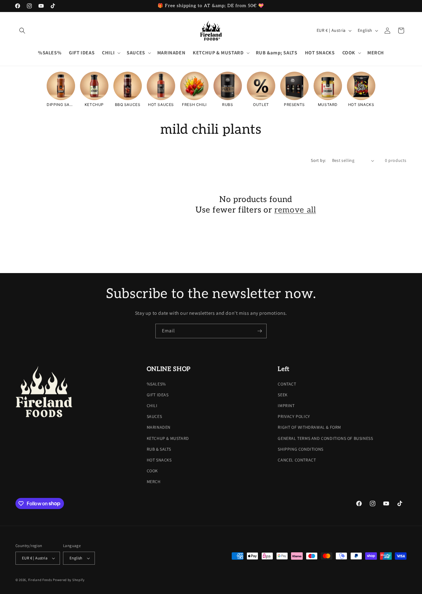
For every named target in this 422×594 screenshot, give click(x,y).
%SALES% (156, 384)
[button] (22, 30)
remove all (295, 210)
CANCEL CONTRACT (297, 460)
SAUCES (154, 416)
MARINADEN (159, 427)
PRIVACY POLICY (294, 416)
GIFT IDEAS (158, 395)
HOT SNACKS (159, 460)
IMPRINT (286, 405)
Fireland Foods (40, 580)
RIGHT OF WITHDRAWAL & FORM (309, 427)
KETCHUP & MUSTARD (168, 438)
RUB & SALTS (159, 449)
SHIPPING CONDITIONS (300, 449)
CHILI (152, 405)
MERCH (154, 481)
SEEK (282, 395)
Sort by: (318, 160)
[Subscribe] (259, 331)
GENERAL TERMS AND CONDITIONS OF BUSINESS (325, 438)
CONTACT (287, 384)
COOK (152, 471)
